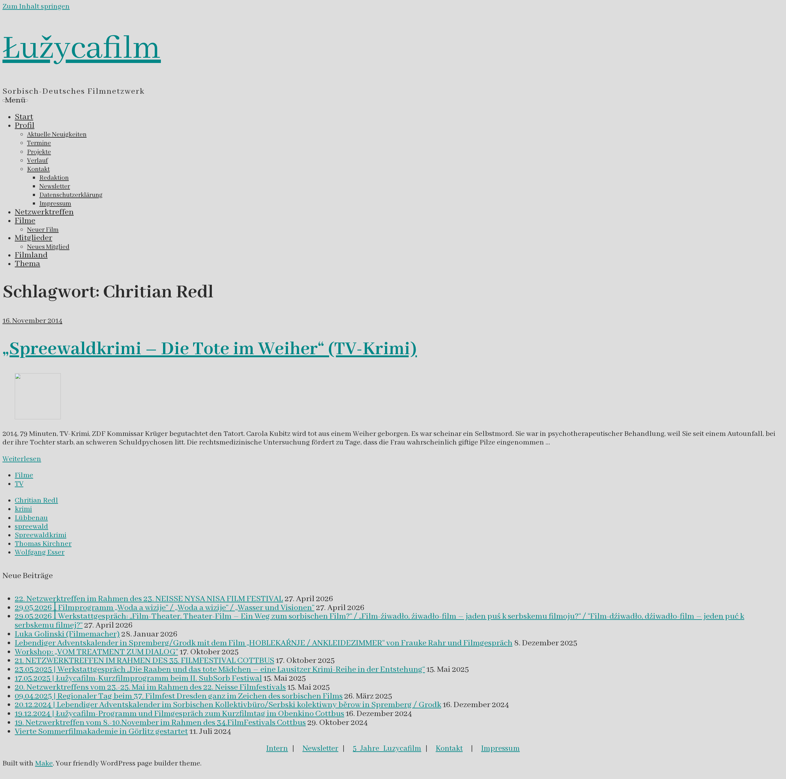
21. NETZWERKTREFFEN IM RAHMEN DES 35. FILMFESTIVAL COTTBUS (144, 661)
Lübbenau (31, 518)
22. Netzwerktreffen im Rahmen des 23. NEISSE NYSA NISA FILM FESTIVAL (149, 599)
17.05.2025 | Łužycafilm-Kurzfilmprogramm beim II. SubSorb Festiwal (138, 678)
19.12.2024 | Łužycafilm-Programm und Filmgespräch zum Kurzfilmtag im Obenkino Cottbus (179, 714)
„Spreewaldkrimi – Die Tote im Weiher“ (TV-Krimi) (209, 349)
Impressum (500, 749)
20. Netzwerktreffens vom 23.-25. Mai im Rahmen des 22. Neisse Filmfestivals (150, 687)
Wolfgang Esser (39, 552)
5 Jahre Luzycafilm (387, 749)
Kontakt (449, 749)
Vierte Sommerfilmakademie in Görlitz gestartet (101, 731)
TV (19, 484)
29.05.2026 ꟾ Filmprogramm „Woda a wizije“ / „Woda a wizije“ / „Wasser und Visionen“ (164, 608)
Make (44, 763)
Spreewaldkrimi (40, 535)
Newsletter (320, 749)
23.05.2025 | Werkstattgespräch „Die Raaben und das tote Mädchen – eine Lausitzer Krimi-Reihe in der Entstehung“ (220, 669)
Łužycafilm (81, 49)
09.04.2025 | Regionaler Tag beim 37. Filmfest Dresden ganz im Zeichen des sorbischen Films (179, 696)
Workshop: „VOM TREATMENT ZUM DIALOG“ (96, 652)
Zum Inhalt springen (36, 6)
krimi (23, 509)
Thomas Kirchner (43, 544)
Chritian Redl (36, 500)
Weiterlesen (21, 459)
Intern (277, 749)
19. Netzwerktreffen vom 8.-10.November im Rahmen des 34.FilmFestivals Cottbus (160, 723)
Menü (15, 100)
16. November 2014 (32, 321)
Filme (24, 475)
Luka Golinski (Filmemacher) (67, 634)
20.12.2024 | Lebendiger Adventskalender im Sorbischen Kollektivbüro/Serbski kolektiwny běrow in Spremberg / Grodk (228, 705)
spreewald (31, 526)
